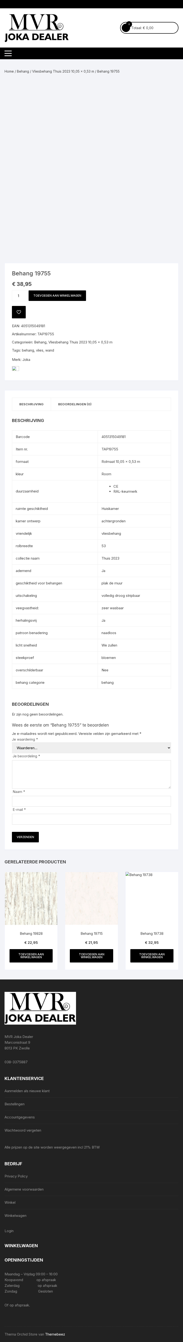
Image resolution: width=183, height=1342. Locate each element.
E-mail (19, 809)
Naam (19, 791)
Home (9, 71)
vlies (39, 350)
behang (28, 350)
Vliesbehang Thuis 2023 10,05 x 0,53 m (63, 71)
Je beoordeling (26, 756)
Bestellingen (15, 1104)
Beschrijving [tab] (31, 404)
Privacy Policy (16, 1176)
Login (9, 1231)
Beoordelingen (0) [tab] (75, 404)
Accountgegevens (20, 1117)
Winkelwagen (15, 1215)
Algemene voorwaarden (24, 1189)
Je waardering (25, 739)
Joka (26, 359)
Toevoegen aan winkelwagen (57, 295)
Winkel (10, 1202)
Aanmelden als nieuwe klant (27, 1091)
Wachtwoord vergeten (23, 1130)
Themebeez (55, 1334)
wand (49, 350)
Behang (23, 71)
